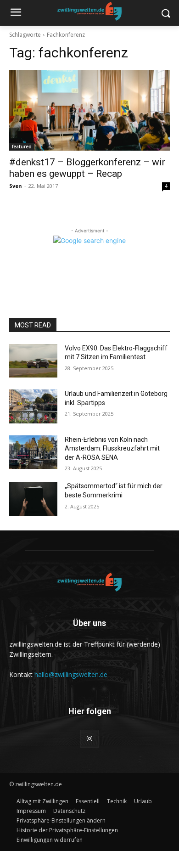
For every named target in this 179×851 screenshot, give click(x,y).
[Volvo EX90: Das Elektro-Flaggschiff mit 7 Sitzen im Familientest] (33, 361)
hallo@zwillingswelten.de (70, 674)
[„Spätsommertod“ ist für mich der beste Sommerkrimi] (33, 499)
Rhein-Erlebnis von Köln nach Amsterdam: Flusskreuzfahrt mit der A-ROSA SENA (112, 448)
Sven (15, 185)
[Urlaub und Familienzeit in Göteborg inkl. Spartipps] (33, 406)
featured (22, 146)
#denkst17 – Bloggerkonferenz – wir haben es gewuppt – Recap (87, 168)
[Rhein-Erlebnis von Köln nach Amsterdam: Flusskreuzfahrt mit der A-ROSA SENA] (33, 452)
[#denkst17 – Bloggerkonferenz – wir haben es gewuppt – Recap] (89, 110)
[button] (61, 820)
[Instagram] (89, 739)
